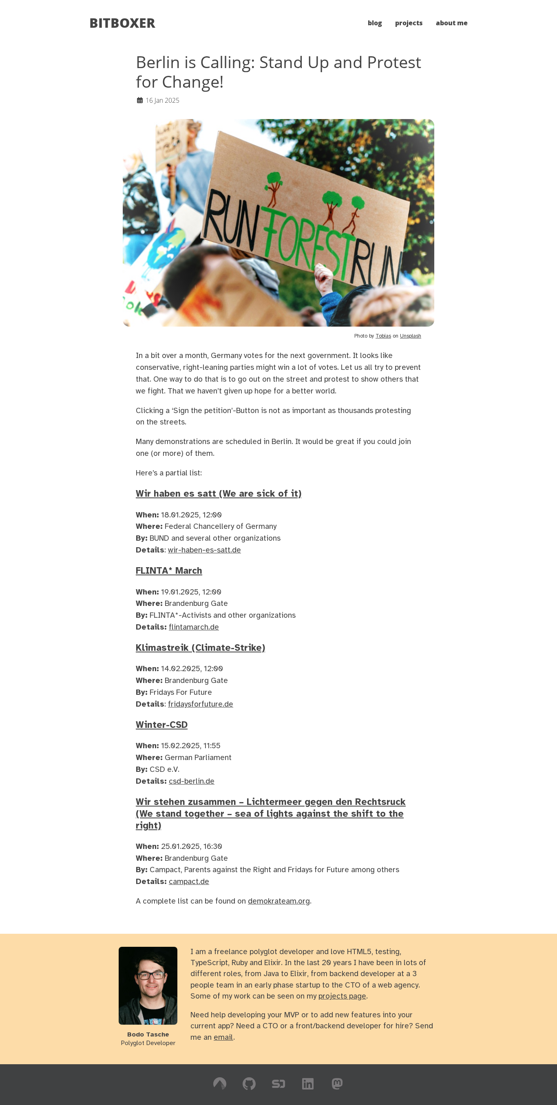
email (223, 1038)
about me (452, 23)
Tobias (383, 336)
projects (409, 23)
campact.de (189, 882)
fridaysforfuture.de (200, 705)
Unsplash (410, 336)
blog (375, 23)
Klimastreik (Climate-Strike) (200, 648)
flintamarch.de (194, 627)
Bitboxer (122, 22)
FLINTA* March (169, 571)
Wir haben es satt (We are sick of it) (218, 494)
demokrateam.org (279, 901)
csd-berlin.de (191, 782)
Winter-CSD (162, 725)
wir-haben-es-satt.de (204, 550)
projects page (342, 996)
